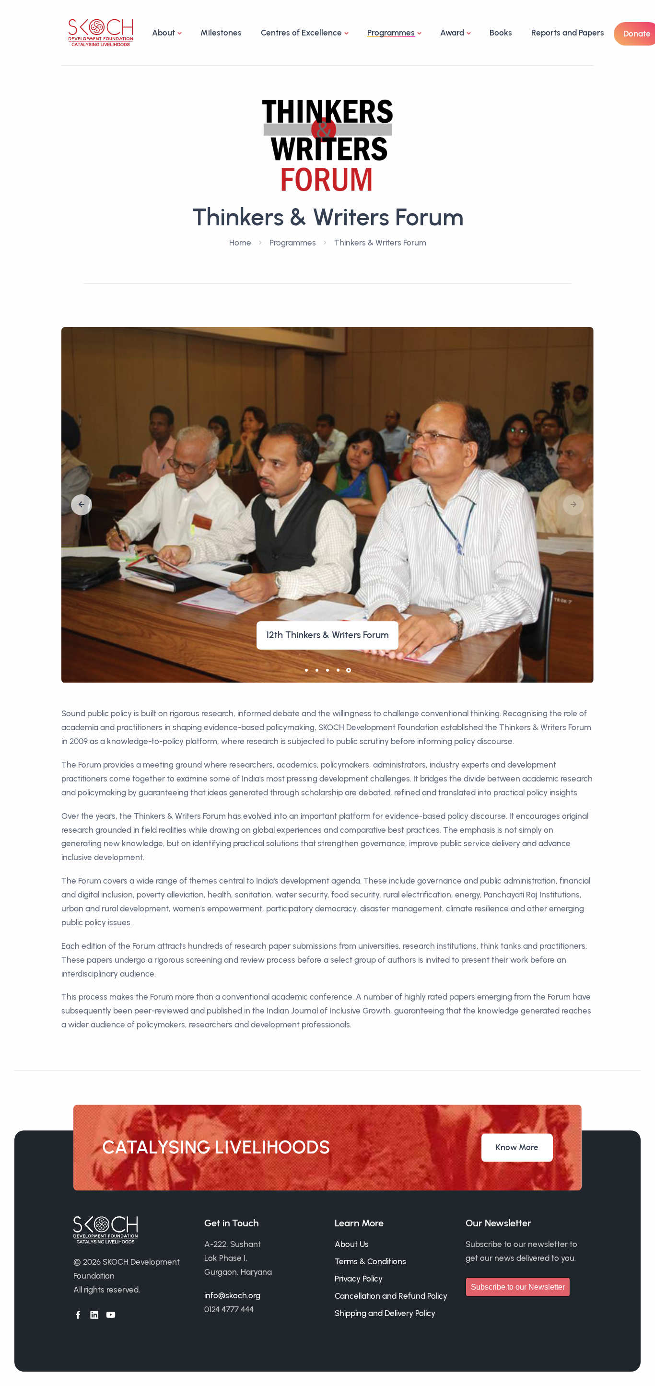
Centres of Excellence (301, 32)
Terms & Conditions (370, 1261)
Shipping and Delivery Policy (385, 1313)
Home (240, 242)
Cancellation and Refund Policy (391, 1296)
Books (501, 32)
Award (452, 32)
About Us (352, 1244)
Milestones (221, 32)
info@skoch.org (232, 1295)
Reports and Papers (567, 32)
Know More (517, 1147)
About (163, 32)
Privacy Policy (359, 1278)
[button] (81, 504)
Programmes (292, 242)
